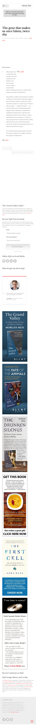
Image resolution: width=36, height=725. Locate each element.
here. (7, 140)
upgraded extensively (21, 683)
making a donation (14, 712)
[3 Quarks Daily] (26, 6)
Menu (6, 5)
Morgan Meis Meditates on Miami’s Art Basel (22, 152)
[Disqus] (18, 176)
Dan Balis (30, 683)
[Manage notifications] (32, 721)
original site (7, 680)
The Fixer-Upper (7, 148)
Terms (17, 251)
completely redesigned (7, 682)
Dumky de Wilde (28, 686)
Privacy (21, 251)
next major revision (11, 685)
